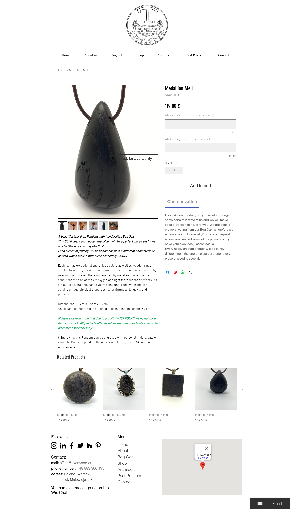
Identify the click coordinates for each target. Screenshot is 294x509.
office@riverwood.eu (76, 462)
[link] (182, 201)
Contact (125, 481)
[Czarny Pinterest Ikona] (98, 445)
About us (126, 450)
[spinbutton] (174, 170)
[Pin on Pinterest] (175, 272)
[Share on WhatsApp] (182, 272)
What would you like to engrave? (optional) (189, 115)
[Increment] (180, 170)
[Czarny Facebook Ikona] (71, 445)
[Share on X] (190, 272)
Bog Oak (125, 456)
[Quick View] (78, 389)
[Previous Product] (51, 388)
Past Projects (129, 475)
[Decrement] (168, 170)
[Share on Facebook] (167, 272)
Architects (127, 469)
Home (62, 71)
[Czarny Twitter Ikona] (80, 445)
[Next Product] (242, 388)
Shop (122, 463)
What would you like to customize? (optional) (191, 139)
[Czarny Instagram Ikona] (54, 445)
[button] (117, 55)
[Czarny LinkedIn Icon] (63, 445)
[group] (147, 398)
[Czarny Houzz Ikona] (89, 445)
